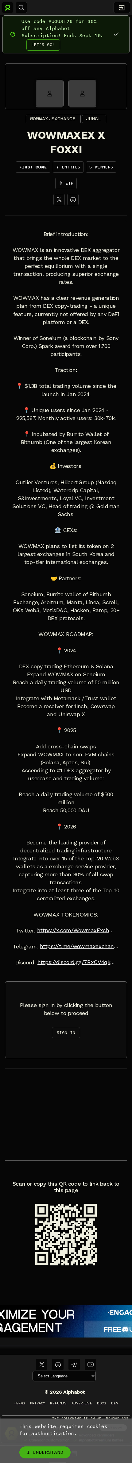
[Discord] (73, 199)
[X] (59, 199)
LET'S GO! (43, 44)
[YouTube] (90, 1364)
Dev (114, 1403)
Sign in (66, 1032)
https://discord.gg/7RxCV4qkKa (77, 962)
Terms (19, 1403)
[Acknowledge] (116, 34)
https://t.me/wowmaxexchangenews (79, 946)
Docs (101, 1403)
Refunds (58, 1403)
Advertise (82, 1403)
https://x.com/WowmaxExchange (76, 930)
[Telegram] (74, 1364)
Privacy (37, 1403)
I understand (45, 1452)
